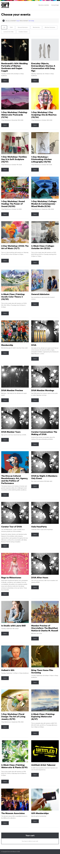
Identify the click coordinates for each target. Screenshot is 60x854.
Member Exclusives (50, 27)
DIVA (11, 27)
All (4, 27)
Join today (31, 20)
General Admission (23, 27)
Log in (18, 20)
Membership (36, 27)
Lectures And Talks (9, 32)
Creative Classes (23, 32)
